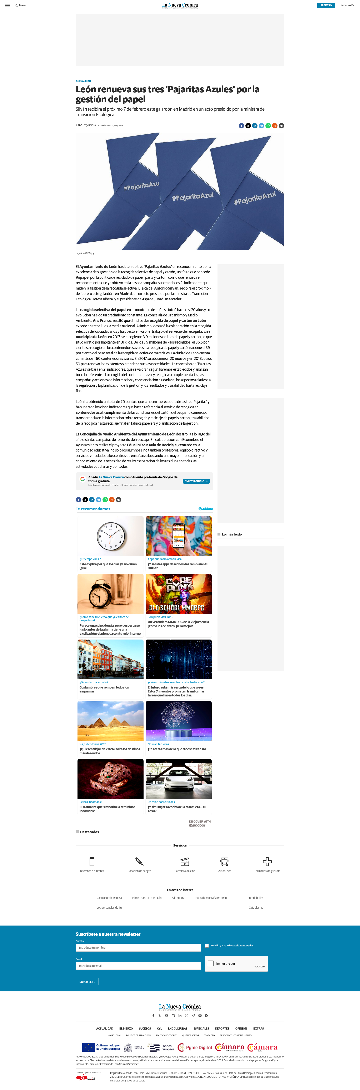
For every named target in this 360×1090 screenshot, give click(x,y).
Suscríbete (87, 982)
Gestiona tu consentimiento (236, 1035)
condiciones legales (242, 945)
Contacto (209, 1035)
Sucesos (145, 1028)
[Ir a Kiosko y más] (193, 1015)
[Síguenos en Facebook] (153, 1015)
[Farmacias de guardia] (267, 864)
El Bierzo (126, 1028)
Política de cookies (166, 1035)
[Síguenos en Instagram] (173, 1015)
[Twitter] (248, 125)
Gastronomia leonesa (109, 898)
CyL (159, 1028)
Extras (258, 1028)
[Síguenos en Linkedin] (180, 1015)
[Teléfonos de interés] (92, 864)
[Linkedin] (255, 125)
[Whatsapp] (268, 125)
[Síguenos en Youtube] (166, 1015)
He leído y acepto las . (232, 945)
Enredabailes (255, 898)
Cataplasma (256, 907)
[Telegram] (261, 125)
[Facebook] (241, 125)
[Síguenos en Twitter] (160, 1015)
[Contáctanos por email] (200, 1015)
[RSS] (206, 1015)
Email (79, 959)
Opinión (241, 1028)
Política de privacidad (138, 1035)
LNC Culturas (177, 1028)
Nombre (80, 941)
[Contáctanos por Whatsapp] (186, 1015)
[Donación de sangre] (139, 864)
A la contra (178, 898)
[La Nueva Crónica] (180, 1009)
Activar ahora (194, 481)
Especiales (201, 1028)
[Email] (281, 125)
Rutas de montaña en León (211, 898)
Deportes (222, 1028)
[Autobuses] (224, 864)
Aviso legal (114, 1035)
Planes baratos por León (146, 898)
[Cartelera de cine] (185, 864)
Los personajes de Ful (109, 907)
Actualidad (83, 81)
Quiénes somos (190, 1035)
